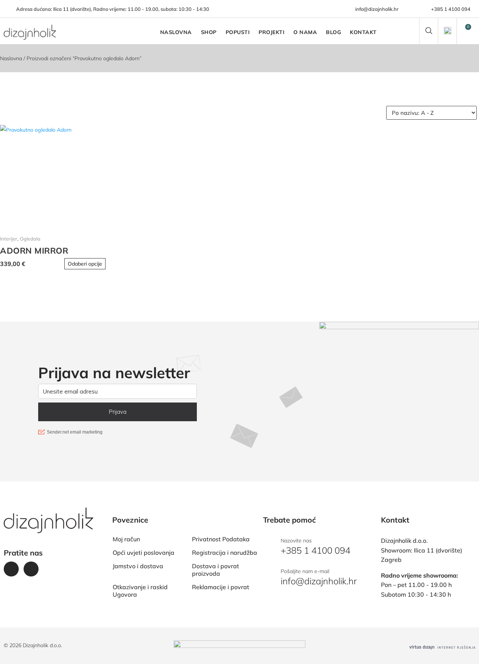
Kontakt (363, 32)
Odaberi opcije (85, 263)
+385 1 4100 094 (450, 9)
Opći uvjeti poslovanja (143, 552)
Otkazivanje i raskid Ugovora (140, 590)
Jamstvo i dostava (138, 566)
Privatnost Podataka (221, 539)
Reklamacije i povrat (220, 587)
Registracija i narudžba (224, 552)
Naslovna (176, 32)
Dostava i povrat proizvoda (215, 569)
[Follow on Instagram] (31, 569)
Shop (209, 32)
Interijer (8, 239)
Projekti (271, 32)
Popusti (238, 32)
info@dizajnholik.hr (377, 9)
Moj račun (126, 539)
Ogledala (30, 239)
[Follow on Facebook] (11, 569)
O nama (305, 32)
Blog (333, 32)
